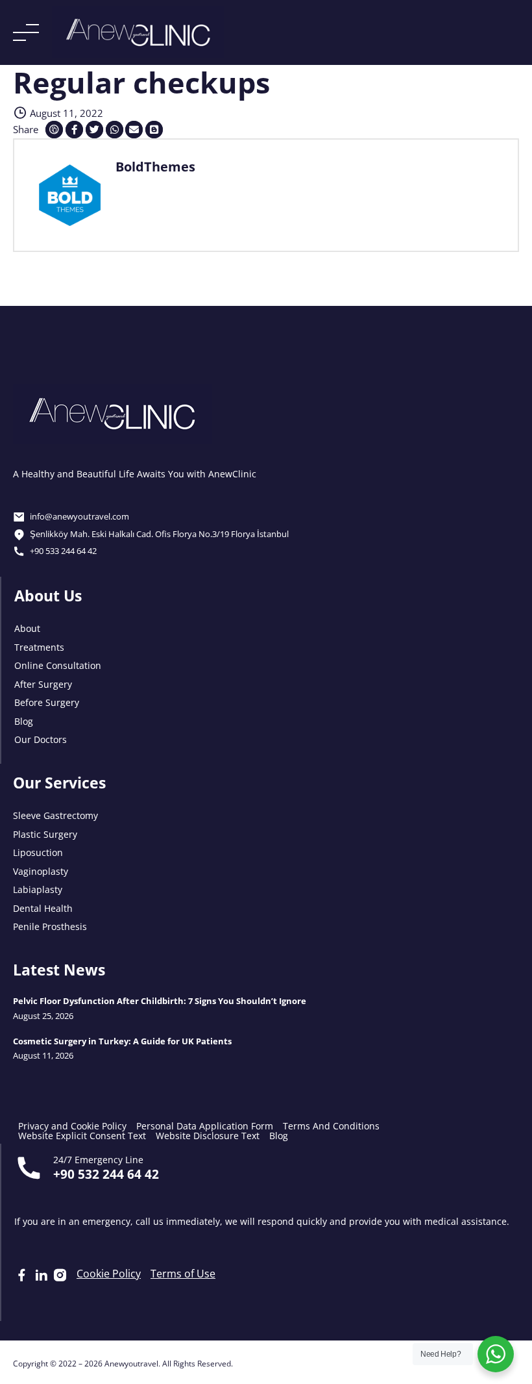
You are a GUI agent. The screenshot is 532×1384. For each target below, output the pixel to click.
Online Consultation (57, 665)
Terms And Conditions (331, 1125)
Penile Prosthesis (50, 926)
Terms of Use (183, 1273)
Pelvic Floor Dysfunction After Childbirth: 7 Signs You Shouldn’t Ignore (159, 1001)
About (27, 628)
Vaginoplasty (40, 870)
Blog (23, 720)
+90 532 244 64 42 (106, 1173)
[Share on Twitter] (94, 129)
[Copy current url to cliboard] (54, 129)
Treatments (39, 646)
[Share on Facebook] (74, 129)
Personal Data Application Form (204, 1125)
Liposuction (38, 852)
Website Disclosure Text (208, 1135)
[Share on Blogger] (154, 129)
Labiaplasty (37, 889)
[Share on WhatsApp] (114, 129)
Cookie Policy (109, 1273)
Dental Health (43, 907)
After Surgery (43, 683)
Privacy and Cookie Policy (72, 1125)
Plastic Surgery (45, 833)
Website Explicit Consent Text (82, 1135)
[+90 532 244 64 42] (28, 1168)
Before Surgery (46, 702)
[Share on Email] (134, 129)
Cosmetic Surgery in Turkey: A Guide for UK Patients (122, 1040)
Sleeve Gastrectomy (55, 815)
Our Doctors (40, 739)
